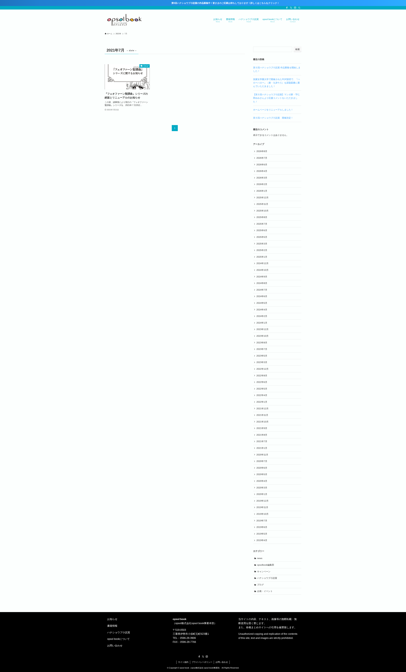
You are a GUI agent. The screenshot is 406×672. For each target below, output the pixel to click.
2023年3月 (261, 362)
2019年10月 (262, 514)
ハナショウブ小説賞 (267, 578)
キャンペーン (263, 571)
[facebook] (287, 8)
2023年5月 (261, 355)
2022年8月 (261, 375)
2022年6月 (261, 382)
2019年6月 (261, 527)
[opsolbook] (124, 20)
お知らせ (112, 619)
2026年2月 (261, 184)
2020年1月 (261, 494)
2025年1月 (261, 257)
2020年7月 (261, 461)
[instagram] (295, 8)
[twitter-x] (291, 8)
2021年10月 (262, 421)
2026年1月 (261, 191)
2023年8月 (261, 342)
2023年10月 (262, 336)
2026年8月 (261, 151)
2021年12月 (262, 408)
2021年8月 (261, 435)
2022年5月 (261, 388)
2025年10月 (262, 210)
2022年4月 (261, 395)
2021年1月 (261, 448)
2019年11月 (262, 507)
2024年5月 (261, 303)
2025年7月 (261, 224)
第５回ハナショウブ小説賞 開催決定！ (273, 118)
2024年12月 (262, 263)
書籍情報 (112, 625)
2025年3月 (261, 243)
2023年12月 (262, 329)
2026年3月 (261, 177)
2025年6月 (261, 230)
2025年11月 (262, 204)
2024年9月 (261, 276)
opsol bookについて (118, 639)
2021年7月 (261, 441)
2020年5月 (261, 474)
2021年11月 (262, 415)
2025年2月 (261, 250)
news (259, 558)
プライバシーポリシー (202, 662)
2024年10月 (262, 270)
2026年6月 (261, 164)
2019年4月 (261, 540)
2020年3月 (261, 487)
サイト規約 (183, 662)
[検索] (299, 8)
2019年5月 (261, 533)
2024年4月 (261, 309)
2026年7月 (261, 158)
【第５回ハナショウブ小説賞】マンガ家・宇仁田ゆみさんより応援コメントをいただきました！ (276, 98)
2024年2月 (261, 316)
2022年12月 (262, 369)
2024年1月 (261, 322)
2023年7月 (261, 349)
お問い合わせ (114, 645)
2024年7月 (261, 290)
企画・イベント (265, 591)
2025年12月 (262, 197)
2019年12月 (262, 501)
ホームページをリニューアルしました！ (273, 109)
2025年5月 (261, 237)
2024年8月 (261, 283)
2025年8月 (261, 217)
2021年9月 (261, 428)
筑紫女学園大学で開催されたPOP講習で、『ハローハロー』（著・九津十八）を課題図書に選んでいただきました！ (276, 83)
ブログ (260, 584)
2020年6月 (261, 468)
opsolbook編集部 (265, 565)
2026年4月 (261, 171)
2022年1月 (261, 402)
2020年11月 (262, 454)
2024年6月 (261, 296)
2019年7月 (261, 520)
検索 (297, 49)
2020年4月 (261, 481)
